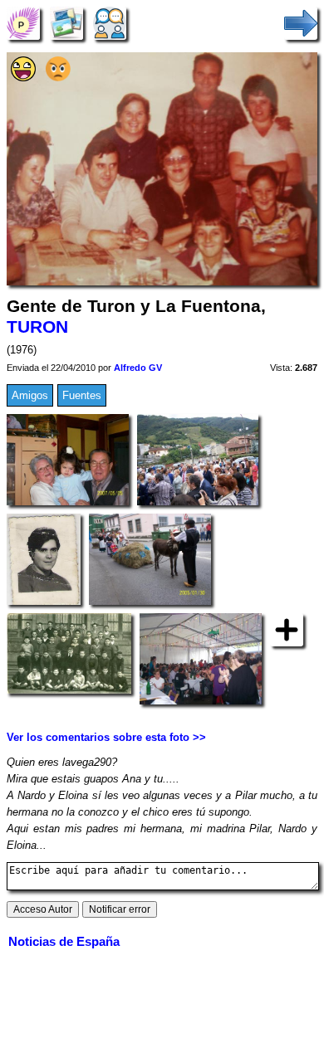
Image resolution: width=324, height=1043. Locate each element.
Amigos (30, 395)
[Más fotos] (286, 628)
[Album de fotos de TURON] (66, 23)
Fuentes (81, 395)
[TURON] (23, 23)
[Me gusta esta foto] (23, 77)
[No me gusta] (58, 77)
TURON (37, 327)
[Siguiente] (300, 23)
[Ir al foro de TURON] (109, 23)
